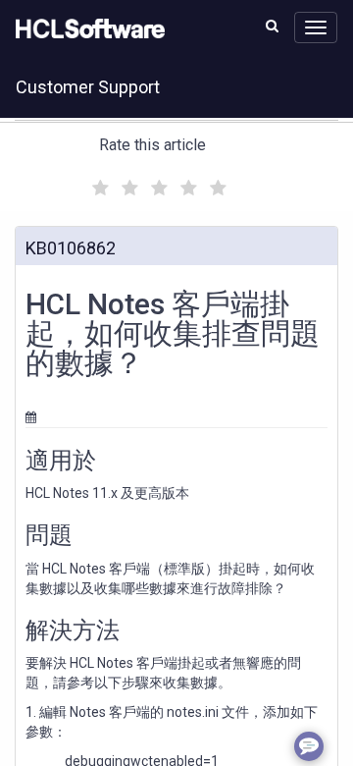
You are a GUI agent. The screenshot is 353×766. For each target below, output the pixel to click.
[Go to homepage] (86, 29)
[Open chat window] (309, 746)
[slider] (156, 185)
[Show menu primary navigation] (315, 27)
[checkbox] (98, 182)
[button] (272, 25)
